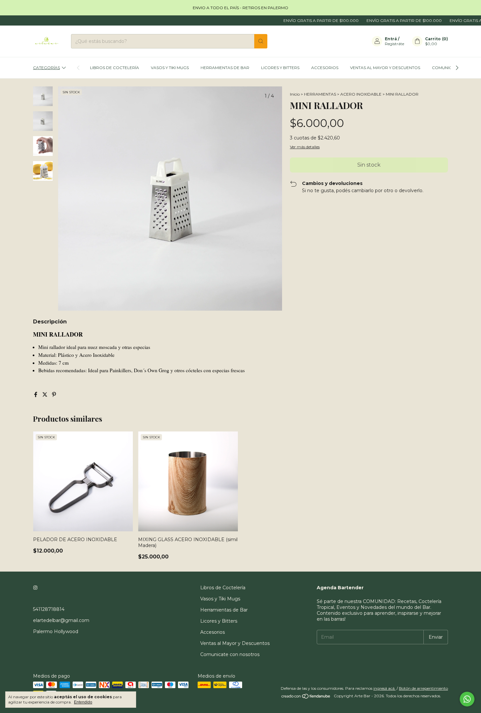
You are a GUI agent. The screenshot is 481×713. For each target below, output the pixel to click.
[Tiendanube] (306, 697)
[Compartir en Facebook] (36, 395)
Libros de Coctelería (114, 67)
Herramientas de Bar (225, 67)
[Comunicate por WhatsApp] (467, 699)
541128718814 (48, 609)
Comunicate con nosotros (229, 654)
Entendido (83, 702)
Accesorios (324, 67)
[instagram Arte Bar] (35, 588)
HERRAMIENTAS (320, 94)
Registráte (394, 43)
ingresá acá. (384, 688)
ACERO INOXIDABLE (361, 94)
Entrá (391, 38)
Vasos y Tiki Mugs (170, 67)
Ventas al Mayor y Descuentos (385, 67)
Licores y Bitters (280, 67)
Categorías (46, 67)
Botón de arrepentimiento (423, 688)
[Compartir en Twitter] (45, 395)
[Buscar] (260, 41)
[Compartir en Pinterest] (54, 395)
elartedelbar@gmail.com (61, 620)
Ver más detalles (305, 146)
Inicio (295, 94)
